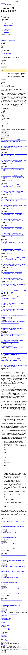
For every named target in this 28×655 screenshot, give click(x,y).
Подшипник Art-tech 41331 (8, 549)
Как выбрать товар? (6, 618)
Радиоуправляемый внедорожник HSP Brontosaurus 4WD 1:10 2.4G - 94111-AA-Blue (12, 220)
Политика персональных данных (9, 614)
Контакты (3, 635)
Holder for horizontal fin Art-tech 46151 (10, 605)
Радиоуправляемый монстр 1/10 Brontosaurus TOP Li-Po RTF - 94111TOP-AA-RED (14, 147)
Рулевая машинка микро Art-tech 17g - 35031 (12, 526)
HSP (5, 16)
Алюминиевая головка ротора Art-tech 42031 (12, 560)
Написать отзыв (5, 131)
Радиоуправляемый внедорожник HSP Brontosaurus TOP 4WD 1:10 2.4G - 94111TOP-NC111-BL (13, 250)
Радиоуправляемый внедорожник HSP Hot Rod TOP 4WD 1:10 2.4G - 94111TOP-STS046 (13, 161)
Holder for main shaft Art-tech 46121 (10, 594)
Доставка (3, 622)
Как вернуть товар (5, 629)
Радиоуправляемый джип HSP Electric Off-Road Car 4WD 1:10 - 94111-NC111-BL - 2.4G (13, 265)
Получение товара (5, 623)
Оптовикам (4, 636)
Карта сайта (4, 615)
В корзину (3, 66)
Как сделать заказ (5, 619)
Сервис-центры (5, 625)
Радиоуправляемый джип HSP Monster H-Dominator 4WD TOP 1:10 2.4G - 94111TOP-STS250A (12, 177)
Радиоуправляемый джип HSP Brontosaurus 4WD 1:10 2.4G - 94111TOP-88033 (14, 328)
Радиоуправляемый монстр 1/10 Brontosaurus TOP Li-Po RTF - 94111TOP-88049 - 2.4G (14, 353)
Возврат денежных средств (8, 630)
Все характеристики (6, 53)
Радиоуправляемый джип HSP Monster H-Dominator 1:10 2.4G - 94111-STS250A (12, 192)
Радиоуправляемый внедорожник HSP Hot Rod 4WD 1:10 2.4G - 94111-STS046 (13, 206)
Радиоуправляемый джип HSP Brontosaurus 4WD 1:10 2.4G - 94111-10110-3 (14, 291)
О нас (2, 633)
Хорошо (3, 652)
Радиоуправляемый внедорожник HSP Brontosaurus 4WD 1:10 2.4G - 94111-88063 (12, 279)
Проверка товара (5, 628)
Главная (3, 3)
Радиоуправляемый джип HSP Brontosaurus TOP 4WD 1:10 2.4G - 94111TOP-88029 (13, 341)
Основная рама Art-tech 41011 (8, 537)
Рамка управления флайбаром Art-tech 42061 (12, 571)
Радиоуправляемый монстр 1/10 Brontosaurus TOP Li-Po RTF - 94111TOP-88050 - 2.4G (14, 366)
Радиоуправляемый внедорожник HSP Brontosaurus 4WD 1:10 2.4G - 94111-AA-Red (12, 234)
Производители (5, 637)
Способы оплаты (5, 621)
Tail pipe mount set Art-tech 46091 (9, 582)
